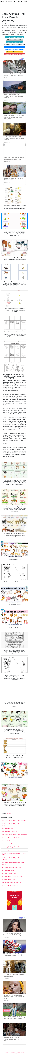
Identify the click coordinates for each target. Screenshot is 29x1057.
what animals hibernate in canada (14, 39)
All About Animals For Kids (8, 844)
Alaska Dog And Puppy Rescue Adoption (12, 847)
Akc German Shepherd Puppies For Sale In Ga (14, 821)
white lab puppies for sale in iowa (14, 42)
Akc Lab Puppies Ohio (7, 828)
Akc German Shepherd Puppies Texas (11, 867)
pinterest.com (10, 813)
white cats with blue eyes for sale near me (14, 47)
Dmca (6, 1052)
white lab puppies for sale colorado (14, 37)
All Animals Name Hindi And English (11, 838)
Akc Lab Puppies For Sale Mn (9, 831)
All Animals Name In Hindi (8, 879)
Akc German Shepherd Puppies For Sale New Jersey (13, 824)
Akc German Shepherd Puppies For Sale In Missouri (13, 863)
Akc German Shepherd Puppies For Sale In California (13, 858)
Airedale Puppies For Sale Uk (9, 850)
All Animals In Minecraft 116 (9, 873)
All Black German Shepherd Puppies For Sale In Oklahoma (14, 854)
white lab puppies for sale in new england (14, 54)
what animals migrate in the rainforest (14, 49)
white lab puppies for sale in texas (14, 52)
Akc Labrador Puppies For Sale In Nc (11, 882)
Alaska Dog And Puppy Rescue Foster (11, 886)
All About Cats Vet (6, 841)
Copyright (14, 1053)
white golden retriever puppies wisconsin (14, 44)
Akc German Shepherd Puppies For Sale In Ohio (14, 834)
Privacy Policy (20, 1052)
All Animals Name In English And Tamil (12, 876)
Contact (13, 1052)
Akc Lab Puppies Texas (8, 870)
